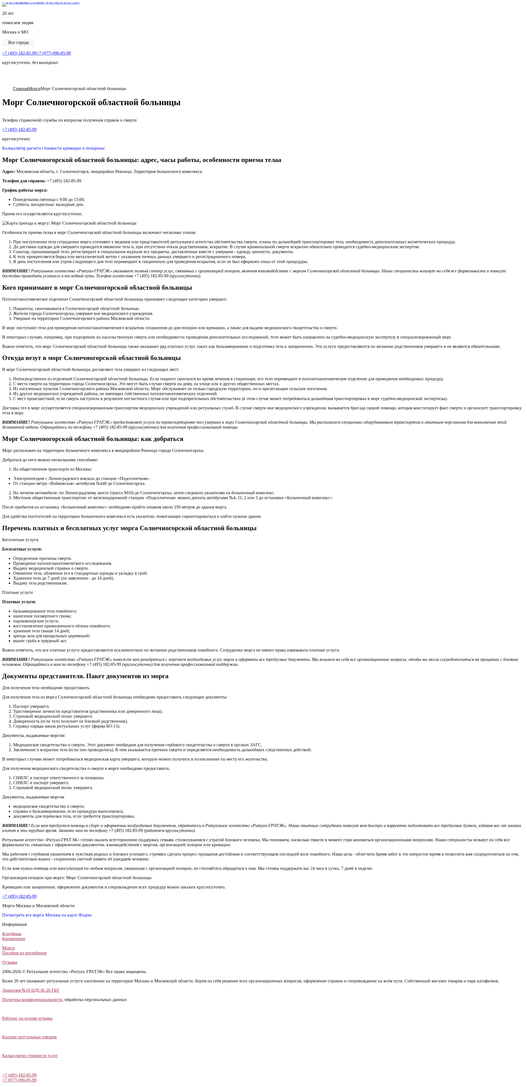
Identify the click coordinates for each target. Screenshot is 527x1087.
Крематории (13, 938)
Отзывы (9, 962)
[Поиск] (4, 83)
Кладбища (11, 933)
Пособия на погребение (24, 953)
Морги (8, 948)
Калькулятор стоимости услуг (30, 1055)
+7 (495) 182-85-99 (19, 53)
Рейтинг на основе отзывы (27, 1018)
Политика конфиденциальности (32, 999)
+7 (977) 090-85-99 (54, 53)
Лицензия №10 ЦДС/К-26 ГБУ (30, 990)
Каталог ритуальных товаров (29, 1037)
